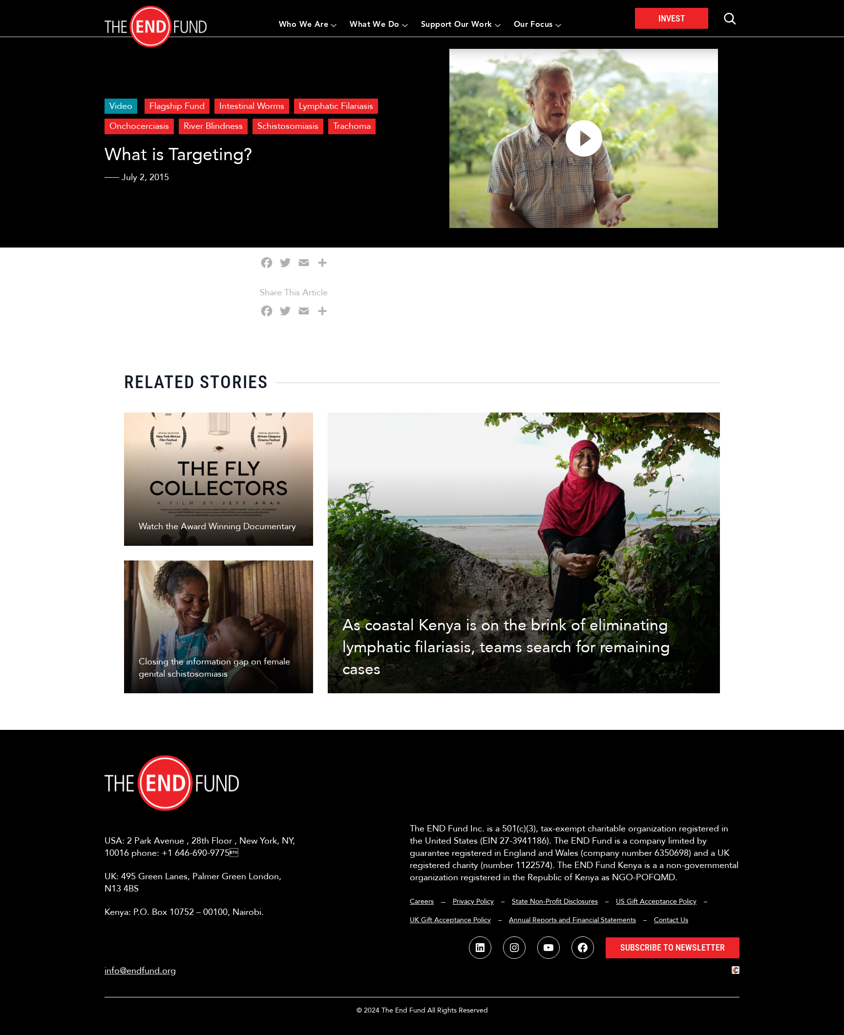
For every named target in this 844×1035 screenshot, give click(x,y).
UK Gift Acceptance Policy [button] (450, 920)
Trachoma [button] (352, 126)
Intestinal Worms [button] (251, 106)
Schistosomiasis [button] (287, 126)
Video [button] (120, 106)
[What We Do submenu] (405, 24)
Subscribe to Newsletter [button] (672, 947)
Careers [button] (422, 901)
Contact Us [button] (671, 920)
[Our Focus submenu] (558, 24)
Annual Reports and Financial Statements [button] (572, 920)
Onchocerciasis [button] (139, 126)
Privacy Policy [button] (473, 901)
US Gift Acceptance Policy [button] (656, 901)
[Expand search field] (729, 18)
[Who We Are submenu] (333, 24)
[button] (156, 18)
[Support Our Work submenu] (497, 24)
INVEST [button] (671, 18)
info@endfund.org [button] (140, 971)
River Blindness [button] (213, 126)
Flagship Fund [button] (177, 106)
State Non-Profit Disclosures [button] (555, 901)
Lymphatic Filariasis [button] (336, 106)
